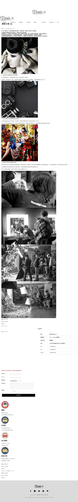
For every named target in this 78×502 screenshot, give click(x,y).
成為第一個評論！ (5, 321)
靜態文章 (6, 319)
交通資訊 (40, 328)
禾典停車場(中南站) (4, 445)
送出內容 (18, 395)
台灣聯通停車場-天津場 (5, 443)
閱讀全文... (3, 323)
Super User (11, 28)
